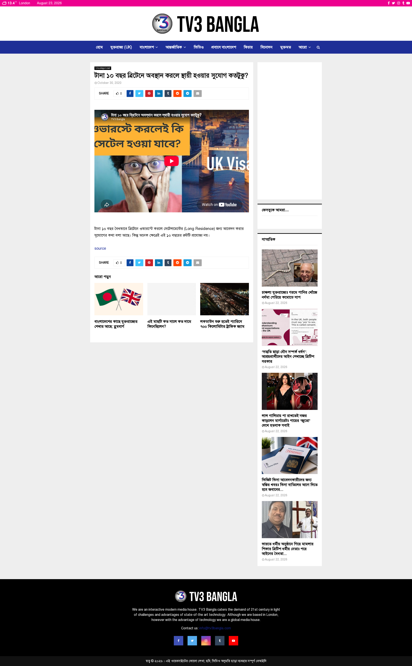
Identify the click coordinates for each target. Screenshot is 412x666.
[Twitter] (192, 640)
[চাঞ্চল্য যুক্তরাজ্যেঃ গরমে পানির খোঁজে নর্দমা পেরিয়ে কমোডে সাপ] (290, 268)
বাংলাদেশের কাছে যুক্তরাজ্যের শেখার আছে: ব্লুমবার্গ (116, 324)
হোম (99, 47)
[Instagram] (206, 640)
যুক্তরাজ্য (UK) (121, 47)
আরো (303, 47)
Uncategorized (102, 68)
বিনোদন (267, 47)
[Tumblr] (219, 640)
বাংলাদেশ (147, 47)
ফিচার (248, 47)
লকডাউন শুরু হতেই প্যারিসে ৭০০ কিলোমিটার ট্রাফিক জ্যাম (222, 324)
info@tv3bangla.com (215, 628)
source (100, 248)
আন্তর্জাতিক (174, 47)
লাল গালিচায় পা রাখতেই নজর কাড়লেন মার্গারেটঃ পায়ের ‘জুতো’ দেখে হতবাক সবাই (286, 420)
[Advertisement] (290, 130)
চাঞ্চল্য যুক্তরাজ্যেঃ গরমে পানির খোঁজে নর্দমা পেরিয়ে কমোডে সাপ (289, 295)
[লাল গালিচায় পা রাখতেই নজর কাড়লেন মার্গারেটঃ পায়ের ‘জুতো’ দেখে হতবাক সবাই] (290, 391)
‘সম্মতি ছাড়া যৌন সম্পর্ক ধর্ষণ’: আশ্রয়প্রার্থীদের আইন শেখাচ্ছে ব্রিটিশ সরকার (288, 356)
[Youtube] (233, 640)
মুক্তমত (285, 47)
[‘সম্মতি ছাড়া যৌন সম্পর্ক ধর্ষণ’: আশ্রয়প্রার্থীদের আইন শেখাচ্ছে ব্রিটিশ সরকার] (290, 327)
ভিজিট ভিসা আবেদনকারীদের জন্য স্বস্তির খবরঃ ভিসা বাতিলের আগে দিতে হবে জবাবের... (290, 484)
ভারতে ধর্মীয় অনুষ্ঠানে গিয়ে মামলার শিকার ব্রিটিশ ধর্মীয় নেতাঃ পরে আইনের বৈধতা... (288, 549)
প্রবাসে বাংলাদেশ (223, 47)
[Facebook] (178, 640)
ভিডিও (199, 47)
